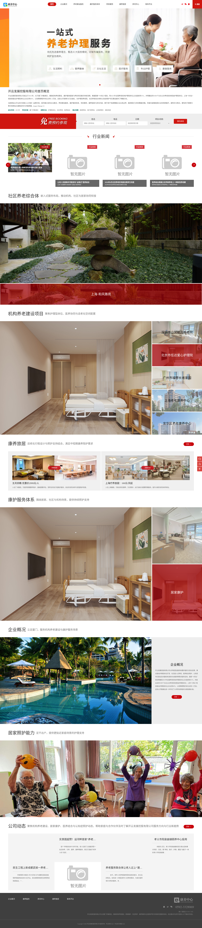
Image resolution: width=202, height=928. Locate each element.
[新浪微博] (168, 906)
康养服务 (26, 899)
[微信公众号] (186, 4)
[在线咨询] (199, 458)
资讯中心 (41, 899)
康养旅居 (55, 899)
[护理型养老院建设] (101, 47)
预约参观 (180, 121)
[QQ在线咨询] (164, 906)
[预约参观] (199, 463)
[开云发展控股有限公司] (10, 4)
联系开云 (70, 899)
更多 (187, 444)
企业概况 (11, 899)
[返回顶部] (199, 469)
